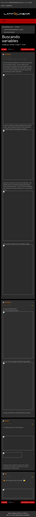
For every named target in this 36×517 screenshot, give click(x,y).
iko (5, 474)
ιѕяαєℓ (21, 29)
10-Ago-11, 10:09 (7, 57)
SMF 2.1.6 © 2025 (10, 515)
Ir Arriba (4, 502)
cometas (7, 54)
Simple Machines (19, 515)
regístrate (9, 5)
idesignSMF (27, 515)
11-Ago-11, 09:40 (7, 305)
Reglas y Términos (16, 513)
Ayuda (9, 513)
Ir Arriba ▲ (25, 513)
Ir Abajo (4, 49)
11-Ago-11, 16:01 (7, 423)
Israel (6, 421)
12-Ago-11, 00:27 (7, 476)
